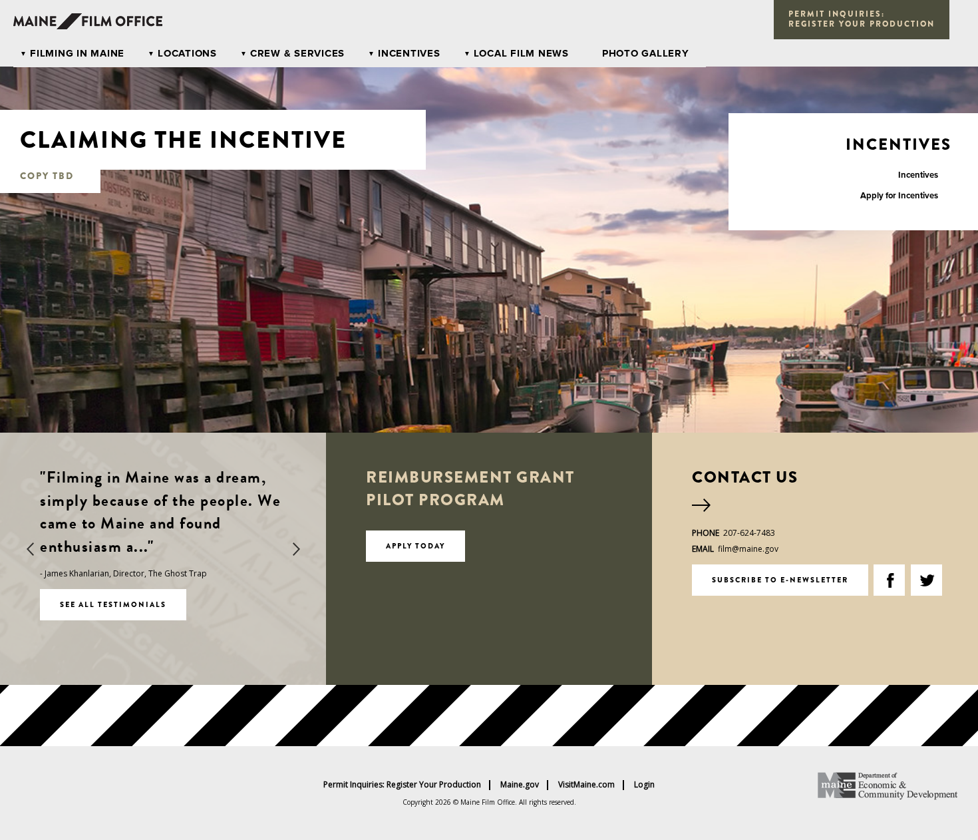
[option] (163, 543)
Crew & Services (297, 53)
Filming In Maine (77, 53)
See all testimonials (113, 604)
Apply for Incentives (899, 195)
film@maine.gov (748, 548)
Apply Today (415, 545)
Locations (187, 53)
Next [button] (296, 549)
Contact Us (745, 477)
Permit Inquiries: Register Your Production (402, 784)
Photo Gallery (645, 53)
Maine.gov (519, 784)
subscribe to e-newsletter (780, 579)
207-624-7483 (749, 532)
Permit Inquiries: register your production (861, 19)
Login (644, 784)
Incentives (409, 53)
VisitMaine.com (586, 784)
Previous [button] (30, 549)
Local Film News (521, 53)
